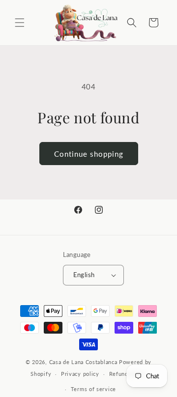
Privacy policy (80, 373)
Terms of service (93, 389)
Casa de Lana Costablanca (83, 362)
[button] (19, 22)
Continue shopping (88, 153)
